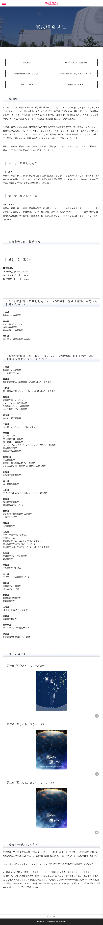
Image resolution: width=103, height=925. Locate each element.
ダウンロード (27, 84)
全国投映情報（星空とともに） (27, 73)
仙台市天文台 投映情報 (76, 62)
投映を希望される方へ (76, 84)
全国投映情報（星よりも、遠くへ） (76, 73)
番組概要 (27, 62)
